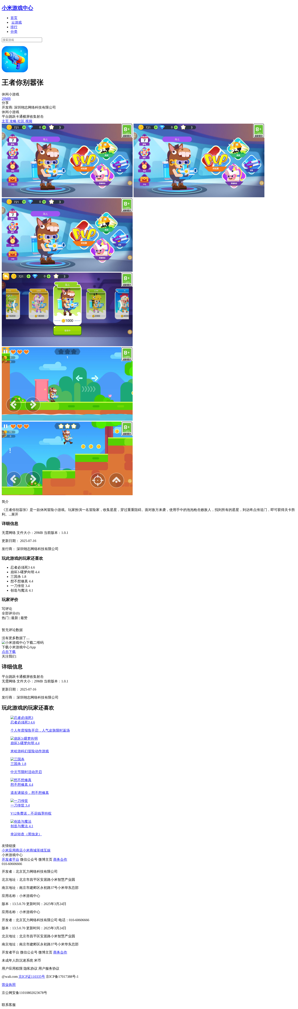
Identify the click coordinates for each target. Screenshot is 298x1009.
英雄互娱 (44, 850)
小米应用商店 (12, 850)
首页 (13, 18)
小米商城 (30, 850)
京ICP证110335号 (32, 976)
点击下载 (9, 652)
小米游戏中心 (17, 8)
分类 (13, 31)
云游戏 (16, 22)
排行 (13, 27)
